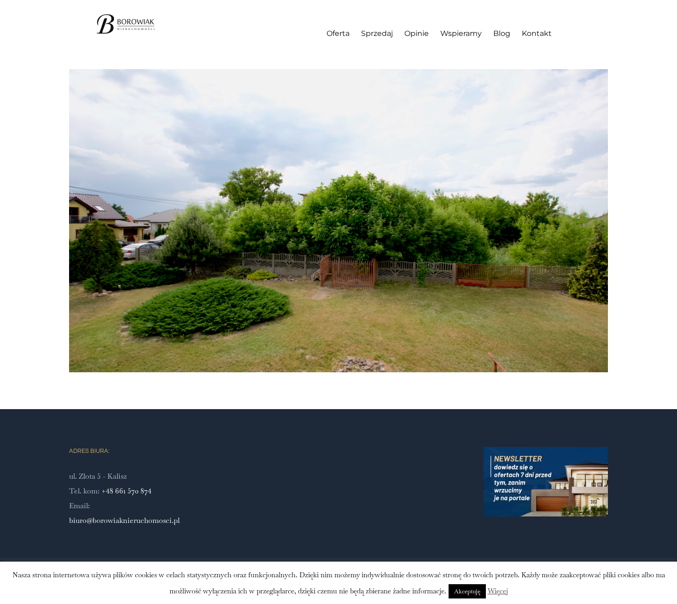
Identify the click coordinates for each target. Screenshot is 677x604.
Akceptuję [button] (467, 591)
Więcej (498, 590)
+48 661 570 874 (126, 491)
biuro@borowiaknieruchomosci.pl (124, 520)
